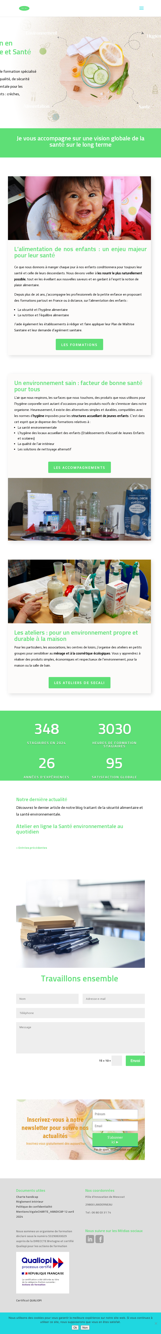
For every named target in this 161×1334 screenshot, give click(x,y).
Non (85, 1327)
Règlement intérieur (29, 1201)
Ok (75, 1327)
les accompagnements (79, 468)
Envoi (135, 1061)
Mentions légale (27, 1211)
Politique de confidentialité (34, 1206)
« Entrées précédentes (31, 847)
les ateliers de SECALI (79, 683)
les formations (79, 345)
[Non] (156, 1323)
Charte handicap (27, 1197)
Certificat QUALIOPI (29, 1300)
